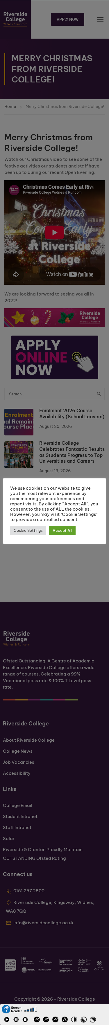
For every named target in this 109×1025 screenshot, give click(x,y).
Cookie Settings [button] (28, 530)
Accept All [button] (62, 530)
